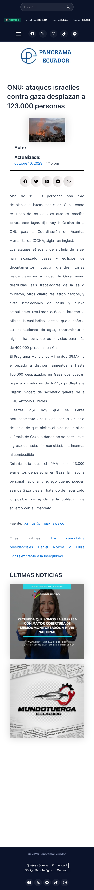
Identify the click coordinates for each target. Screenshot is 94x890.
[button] (19, 34)
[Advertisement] (47, 790)
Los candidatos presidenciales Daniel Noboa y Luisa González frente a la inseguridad (47, 547)
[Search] (68, 7)
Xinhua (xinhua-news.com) (46, 523)
